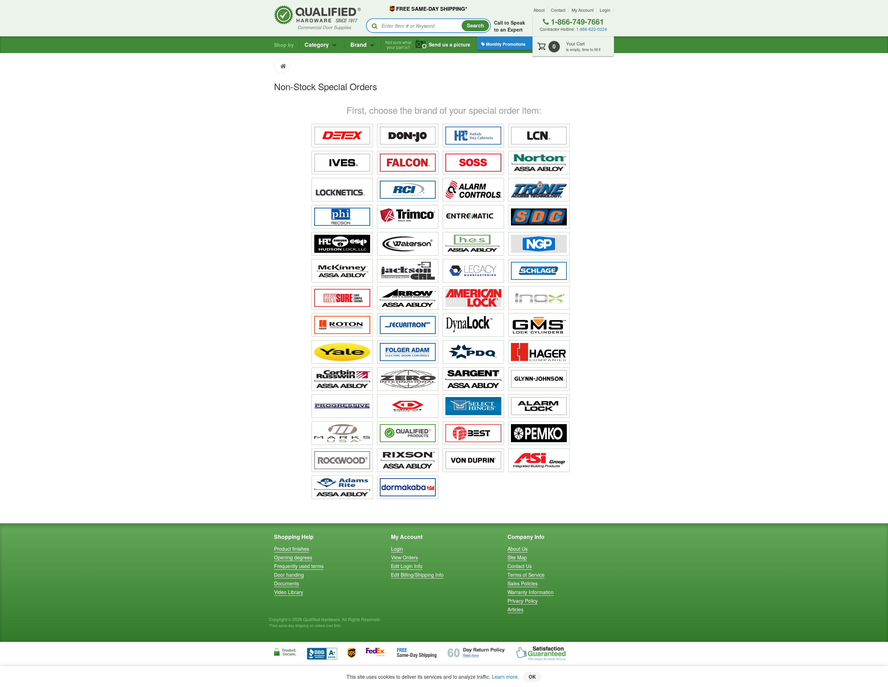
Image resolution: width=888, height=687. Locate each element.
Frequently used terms (299, 566)
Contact (558, 10)
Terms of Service (526, 574)
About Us (517, 548)
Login (605, 10)
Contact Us (519, 566)
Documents (286, 583)
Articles (515, 609)
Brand (359, 45)
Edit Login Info (406, 566)
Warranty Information (530, 592)
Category (317, 45)
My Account (583, 10)
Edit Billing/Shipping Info (417, 574)
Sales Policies (522, 583)
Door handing (289, 574)
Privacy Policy (522, 600)
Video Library (288, 592)
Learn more (505, 676)
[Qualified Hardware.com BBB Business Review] (322, 653)
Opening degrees (293, 557)
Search (475, 25)
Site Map (517, 557)
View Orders (404, 557)
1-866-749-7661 (576, 21)
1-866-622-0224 (591, 29)
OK (532, 676)
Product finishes (291, 548)
